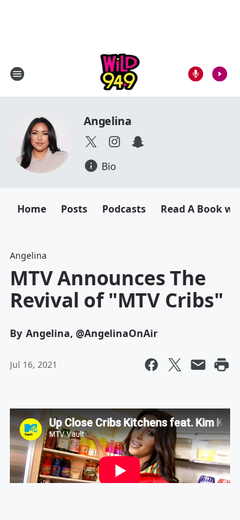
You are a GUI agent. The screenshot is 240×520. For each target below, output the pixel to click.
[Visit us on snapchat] (137, 141)
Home (31, 209)
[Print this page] (221, 364)
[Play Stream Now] (219, 74)
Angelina (107, 120)
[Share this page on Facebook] (151, 364)
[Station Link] (120, 74)
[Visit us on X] (91, 141)
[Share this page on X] (174, 364)
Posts (74, 209)
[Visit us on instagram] (114, 141)
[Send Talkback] (195, 74)
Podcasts (124, 209)
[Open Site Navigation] (17, 74)
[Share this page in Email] (198, 364)
